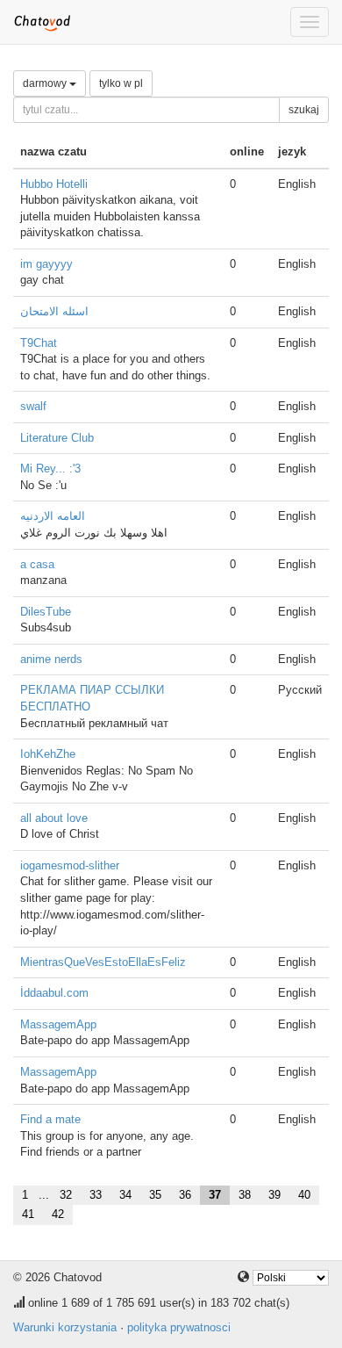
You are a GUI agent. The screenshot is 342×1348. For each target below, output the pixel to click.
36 (185, 1194)
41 (28, 1214)
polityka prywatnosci (179, 1327)
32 (66, 1194)
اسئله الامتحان (54, 311)
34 (125, 1194)
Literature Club (57, 437)
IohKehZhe (47, 754)
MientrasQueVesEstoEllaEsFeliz (103, 962)
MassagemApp (58, 1024)
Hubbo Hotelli (54, 184)
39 (274, 1194)
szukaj (304, 110)
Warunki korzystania (65, 1327)
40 (304, 1194)
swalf (33, 406)
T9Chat (38, 343)
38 (245, 1194)
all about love (54, 818)
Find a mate (50, 1119)
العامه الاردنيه (52, 516)
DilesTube (45, 611)
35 (155, 1194)
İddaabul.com (54, 992)
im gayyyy (46, 263)
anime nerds (51, 659)
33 (95, 1194)
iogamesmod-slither (69, 865)
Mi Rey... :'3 (50, 468)
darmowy (46, 83)
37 (215, 1194)
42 (58, 1214)
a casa (37, 564)
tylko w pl (121, 83)
